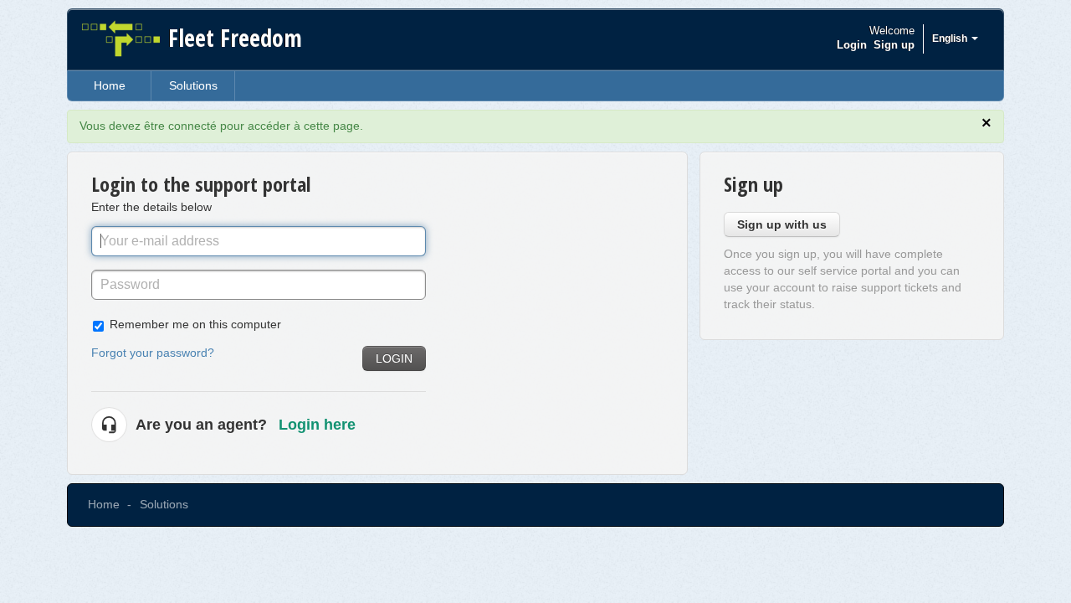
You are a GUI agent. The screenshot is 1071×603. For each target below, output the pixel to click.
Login (394, 358)
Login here (317, 424)
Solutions (193, 85)
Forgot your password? (152, 352)
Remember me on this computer (195, 324)
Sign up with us (782, 224)
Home (110, 85)
